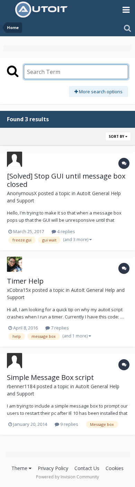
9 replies (68, 424)
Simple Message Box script (50, 377)
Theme (20, 468)
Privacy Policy (53, 468)
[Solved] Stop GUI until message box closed (66, 180)
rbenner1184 (21, 386)
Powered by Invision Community (67, 477)
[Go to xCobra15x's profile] (14, 264)
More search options (100, 91)
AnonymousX (22, 193)
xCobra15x (19, 290)
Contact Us (86, 468)
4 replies (65, 231)
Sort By (117, 136)
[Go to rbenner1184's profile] (14, 360)
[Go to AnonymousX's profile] (14, 159)
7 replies (59, 328)
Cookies (115, 468)
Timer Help (25, 281)
